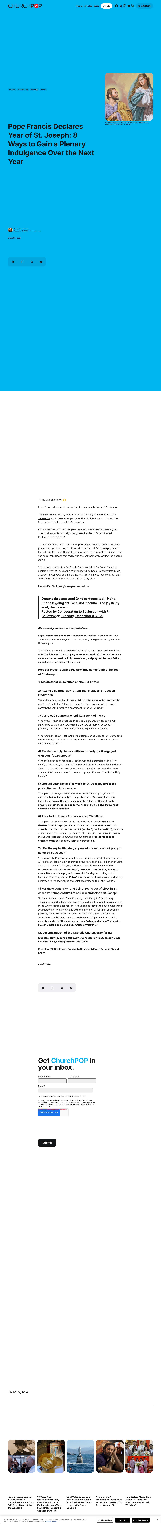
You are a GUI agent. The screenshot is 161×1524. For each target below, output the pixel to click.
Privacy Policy (44, 1106)
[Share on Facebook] (12, 261)
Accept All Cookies (140, 1520)
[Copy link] (41, 261)
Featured (34, 90)
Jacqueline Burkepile (21, 229)
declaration (44, 518)
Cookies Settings (105, 1520)
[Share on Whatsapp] (22, 261)
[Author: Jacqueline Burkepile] (10, 230)
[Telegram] (128, 6)
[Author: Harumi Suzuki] (129, 1468)
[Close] (157, 1519)
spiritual (79, 715)
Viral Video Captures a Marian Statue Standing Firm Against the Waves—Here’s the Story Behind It (79, 1502)
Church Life (23, 90)
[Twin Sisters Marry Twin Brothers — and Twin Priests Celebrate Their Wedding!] (139, 1456)
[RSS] (132, 6)
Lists (96, 6)
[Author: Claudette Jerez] (12, 1468)
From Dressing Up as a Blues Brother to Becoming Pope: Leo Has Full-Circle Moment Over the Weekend (21, 1502)
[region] (80, 1520)
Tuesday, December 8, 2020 (82, 616)
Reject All (122, 1520)
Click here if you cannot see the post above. (63, 628)
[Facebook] (116, 6)
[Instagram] (124, 6)
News (43, 90)
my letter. (91, 578)
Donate (106, 6)
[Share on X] (31, 261)
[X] (120, 6)
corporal (63, 715)
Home (80, 6)
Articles (88, 6)
